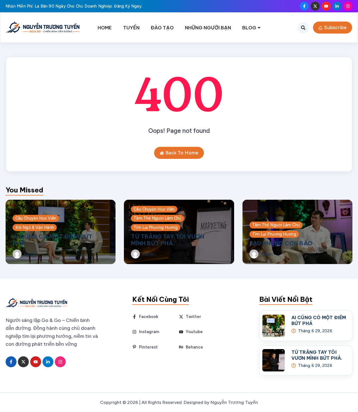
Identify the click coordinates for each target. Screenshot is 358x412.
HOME (105, 27)
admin (30, 254)
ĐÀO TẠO (162, 27)
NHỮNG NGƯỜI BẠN (208, 27)
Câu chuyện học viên (35, 218)
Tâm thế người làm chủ (157, 218)
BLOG (249, 27)
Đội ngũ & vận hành (34, 227)
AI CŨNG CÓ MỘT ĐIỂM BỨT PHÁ (53, 240)
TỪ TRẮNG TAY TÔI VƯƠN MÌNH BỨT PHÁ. (167, 240)
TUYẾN (131, 27)
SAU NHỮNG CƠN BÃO (280, 243)
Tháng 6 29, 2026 (315, 331)
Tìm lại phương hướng (156, 227)
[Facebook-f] (304, 6)
